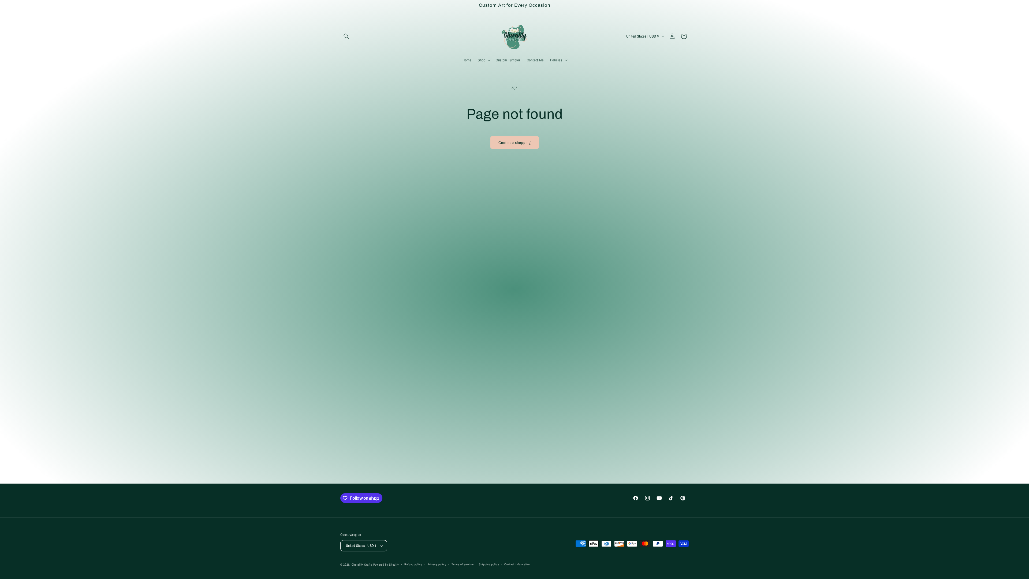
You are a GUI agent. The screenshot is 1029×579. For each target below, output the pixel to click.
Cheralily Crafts (362, 564)
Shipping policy (489, 564)
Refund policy (413, 564)
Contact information (517, 564)
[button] (346, 36)
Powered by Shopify (386, 564)
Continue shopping (514, 142)
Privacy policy (437, 564)
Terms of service (463, 564)
